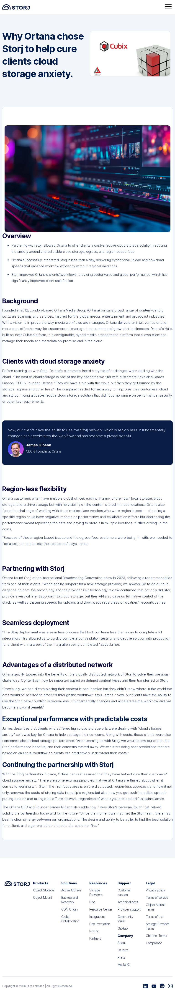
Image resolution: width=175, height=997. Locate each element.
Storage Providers (95, 892)
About (122, 943)
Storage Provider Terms (157, 926)
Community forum (125, 919)
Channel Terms (156, 936)
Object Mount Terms (155, 907)
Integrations (97, 917)
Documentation (99, 924)
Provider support (129, 909)
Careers (123, 950)
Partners (95, 938)
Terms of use (154, 917)
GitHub (123, 928)
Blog (92, 902)
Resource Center (100, 909)
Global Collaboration (70, 919)
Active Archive (71, 890)
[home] (16, 7)
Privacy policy (155, 890)
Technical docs (128, 902)
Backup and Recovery (69, 900)
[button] (168, 7)
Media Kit (124, 965)
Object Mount (42, 897)
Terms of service (157, 897)
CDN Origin (69, 909)
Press (121, 957)
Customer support (124, 892)
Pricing (94, 931)
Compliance (154, 943)
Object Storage (43, 890)
